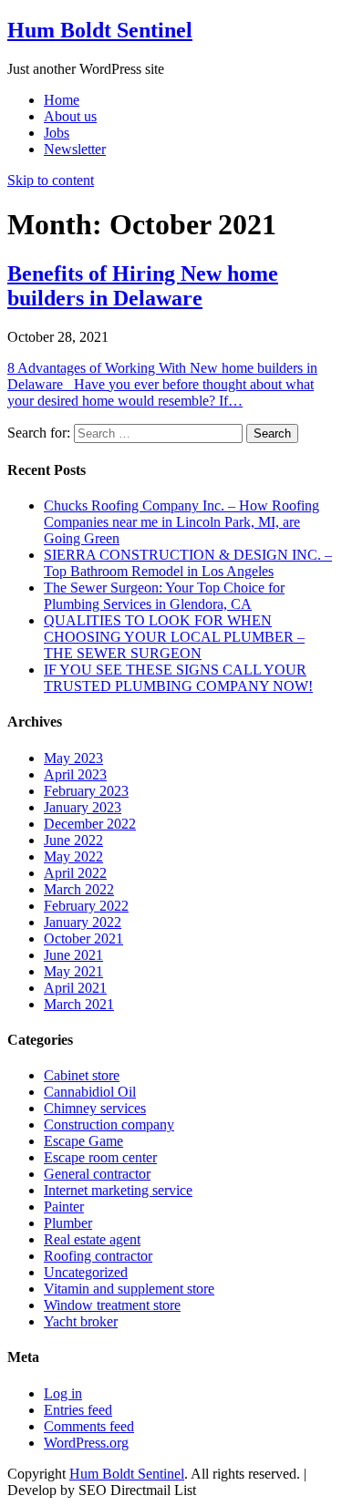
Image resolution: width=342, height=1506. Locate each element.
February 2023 (86, 791)
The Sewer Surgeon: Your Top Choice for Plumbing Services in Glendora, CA (164, 596)
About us (70, 116)
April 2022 (75, 873)
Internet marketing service (118, 1190)
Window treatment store (112, 1305)
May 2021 (73, 971)
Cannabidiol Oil (90, 1091)
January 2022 (82, 922)
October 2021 (83, 938)
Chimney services (95, 1108)
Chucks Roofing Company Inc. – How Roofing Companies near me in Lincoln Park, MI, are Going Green (181, 522)
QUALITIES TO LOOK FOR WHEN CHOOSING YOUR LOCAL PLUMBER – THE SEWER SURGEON (174, 637)
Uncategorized (86, 1272)
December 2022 (90, 823)
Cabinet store (81, 1075)
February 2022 (86, 905)
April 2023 (75, 774)
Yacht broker (81, 1321)
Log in (63, 1393)
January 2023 (82, 807)
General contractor (97, 1173)
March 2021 (79, 1004)
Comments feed (89, 1426)
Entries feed (78, 1410)
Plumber (68, 1223)
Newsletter (75, 149)
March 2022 (79, 889)
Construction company (109, 1124)
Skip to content (50, 180)
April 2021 (75, 987)
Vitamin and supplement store (129, 1288)
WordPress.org (86, 1442)
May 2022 (73, 856)
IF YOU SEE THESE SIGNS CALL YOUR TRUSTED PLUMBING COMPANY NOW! (178, 678)
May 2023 (73, 758)
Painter (64, 1206)
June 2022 (73, 840)
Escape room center (100, 1157)
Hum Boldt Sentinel (99, 30)
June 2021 (73, 955)
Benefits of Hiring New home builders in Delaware (142, 286)
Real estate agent (92, 1239)
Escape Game (83, 1141)
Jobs (56, 132)
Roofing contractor (98, 1256)
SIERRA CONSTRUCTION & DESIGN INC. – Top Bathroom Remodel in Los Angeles (188, 563)
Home (61, 100)
